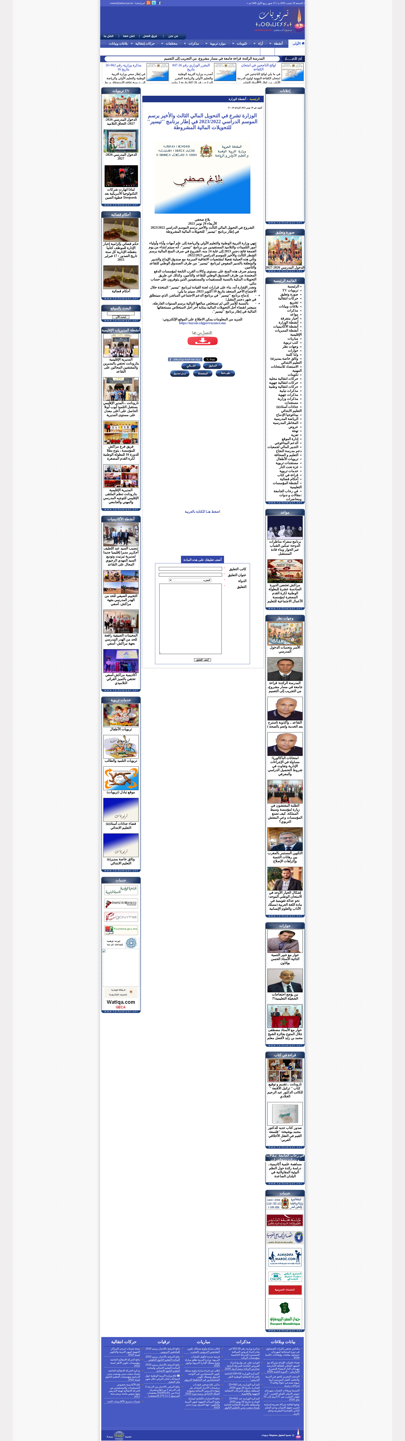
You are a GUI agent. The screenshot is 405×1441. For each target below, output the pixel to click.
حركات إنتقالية (145, 43)
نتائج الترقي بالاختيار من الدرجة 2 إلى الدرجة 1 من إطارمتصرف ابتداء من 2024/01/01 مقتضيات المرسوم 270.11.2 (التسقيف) (162, 1391)
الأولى (297, 43)
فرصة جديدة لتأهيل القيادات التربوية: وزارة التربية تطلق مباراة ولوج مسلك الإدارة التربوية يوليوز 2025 (202, 1361)
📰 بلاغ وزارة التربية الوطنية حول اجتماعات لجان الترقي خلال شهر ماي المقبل (162, 1378)
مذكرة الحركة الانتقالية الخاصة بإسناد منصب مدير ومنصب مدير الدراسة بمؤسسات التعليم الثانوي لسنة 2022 (122, 1375)
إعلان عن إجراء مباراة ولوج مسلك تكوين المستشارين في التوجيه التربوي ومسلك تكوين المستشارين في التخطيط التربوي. (202, 1375)
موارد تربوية (218, 43)
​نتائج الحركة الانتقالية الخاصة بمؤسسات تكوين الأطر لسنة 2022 (125, 1362)
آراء (260, 43)
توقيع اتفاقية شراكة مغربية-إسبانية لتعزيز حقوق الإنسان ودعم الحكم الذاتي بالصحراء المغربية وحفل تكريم (282, 1409)
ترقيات (281, 51)
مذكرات (194, 43)
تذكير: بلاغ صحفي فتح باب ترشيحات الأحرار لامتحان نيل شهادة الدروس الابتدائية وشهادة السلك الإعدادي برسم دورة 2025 (202, 1389)
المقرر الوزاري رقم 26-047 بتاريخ (191, 67)
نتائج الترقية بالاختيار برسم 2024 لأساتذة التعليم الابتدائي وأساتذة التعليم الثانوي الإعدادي (163, 1367)
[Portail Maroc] (285, 1265)
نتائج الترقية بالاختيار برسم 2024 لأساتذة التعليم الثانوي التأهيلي (163, 1358)
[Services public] (285, 1296)
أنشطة (278, 43)
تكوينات (242, 43)
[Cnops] (285, 1282)
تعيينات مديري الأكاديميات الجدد (123, 1401)
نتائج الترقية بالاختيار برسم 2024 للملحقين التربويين (163, 1350)
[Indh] (121, 896)
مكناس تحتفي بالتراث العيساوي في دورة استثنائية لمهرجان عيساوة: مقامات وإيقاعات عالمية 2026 (282, 1353)
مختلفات (171, 43)
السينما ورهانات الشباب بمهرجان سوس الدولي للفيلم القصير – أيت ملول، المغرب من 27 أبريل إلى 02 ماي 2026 (282, 1395)
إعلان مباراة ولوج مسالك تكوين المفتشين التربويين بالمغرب (203, 1350)
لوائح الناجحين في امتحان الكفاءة (258, 67)
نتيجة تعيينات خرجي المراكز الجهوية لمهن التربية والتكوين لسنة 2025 (125, 1351)
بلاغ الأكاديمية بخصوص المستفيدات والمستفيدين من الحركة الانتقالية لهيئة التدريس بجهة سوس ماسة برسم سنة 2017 (124, 1390)
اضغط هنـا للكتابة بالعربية (202, 511)
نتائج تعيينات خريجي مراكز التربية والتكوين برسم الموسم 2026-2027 (218, 58)
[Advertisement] (177, 19)
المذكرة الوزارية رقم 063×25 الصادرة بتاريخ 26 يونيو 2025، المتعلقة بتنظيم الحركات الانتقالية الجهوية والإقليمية (242, 1389)
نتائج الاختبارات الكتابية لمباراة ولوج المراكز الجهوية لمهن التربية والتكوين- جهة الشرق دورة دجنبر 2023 (202, 1403)
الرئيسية (254, 99)
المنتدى (267, 51)
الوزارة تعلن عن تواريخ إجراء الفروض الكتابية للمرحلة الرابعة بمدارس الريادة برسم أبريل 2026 (242, 1365)
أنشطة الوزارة (237, 99)
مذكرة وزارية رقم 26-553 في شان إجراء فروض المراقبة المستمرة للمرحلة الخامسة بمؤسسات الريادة (244, 1353)
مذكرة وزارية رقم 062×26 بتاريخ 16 (123, 67)
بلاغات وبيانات (118, 43)
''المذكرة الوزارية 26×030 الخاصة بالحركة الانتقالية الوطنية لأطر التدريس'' (242, 1376)
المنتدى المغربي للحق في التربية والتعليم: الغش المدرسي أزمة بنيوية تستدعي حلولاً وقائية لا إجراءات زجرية (282, 1381)
